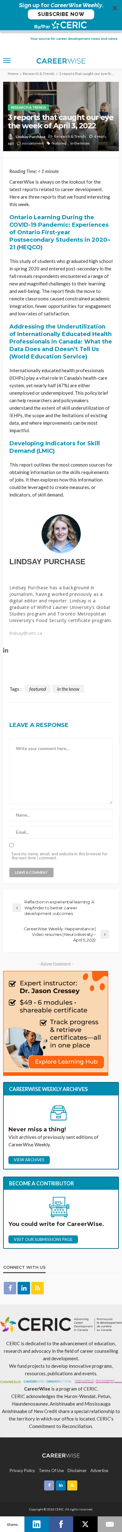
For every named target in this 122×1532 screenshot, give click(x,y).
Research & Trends (28, 107)
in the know (79, 143)
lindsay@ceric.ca (25, 633)
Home (13, 73)
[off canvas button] (7, 60)
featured (59, 143)
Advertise (99, 1470)
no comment (33, 143)
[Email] (110, 1524)
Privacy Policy (22, 1470)
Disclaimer (77, 1470)
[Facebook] (61, 1524)
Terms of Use (51, 1470)
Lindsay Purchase (30, 136)
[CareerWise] (61, 1455)
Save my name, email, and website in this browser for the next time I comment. (60, 856)
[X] (85, 1524)
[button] (61, 16)
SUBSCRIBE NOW (61, 14)
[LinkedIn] (36, 1524)
